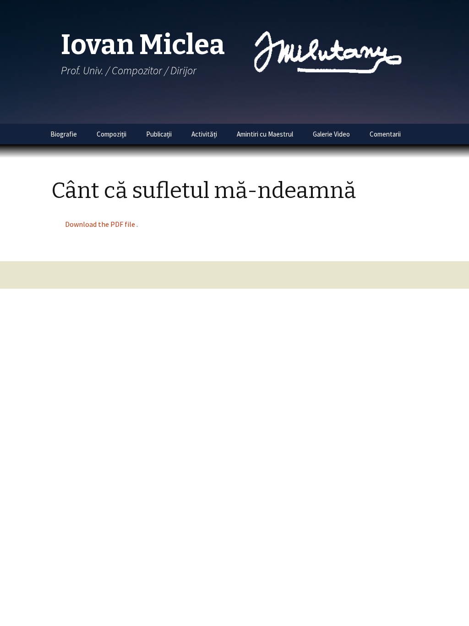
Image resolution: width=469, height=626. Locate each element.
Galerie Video (331, 134)
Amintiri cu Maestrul (265, 134)
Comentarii (385, 134)
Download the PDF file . (101, 224)
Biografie (63, 134)
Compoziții (111, 134)
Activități (204, 134)
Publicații (159, 134)
